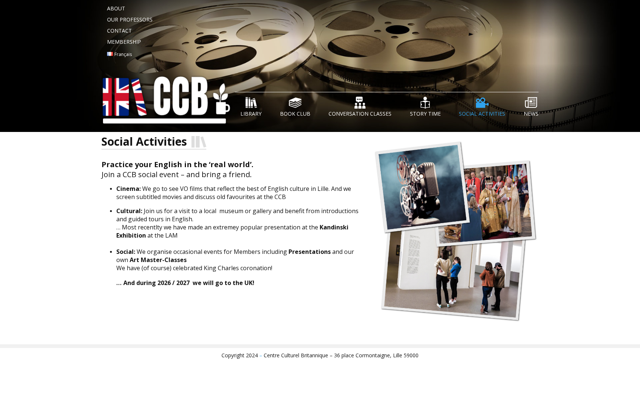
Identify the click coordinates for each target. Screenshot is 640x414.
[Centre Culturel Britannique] (168, 102)
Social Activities (482, 113)
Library (250, 113)
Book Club (295, 113)
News (531, 113)
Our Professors (130, 19)
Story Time (425, 113)
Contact (119, 30)
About (116, 8)
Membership (124, 41)
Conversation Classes (360, 113)
